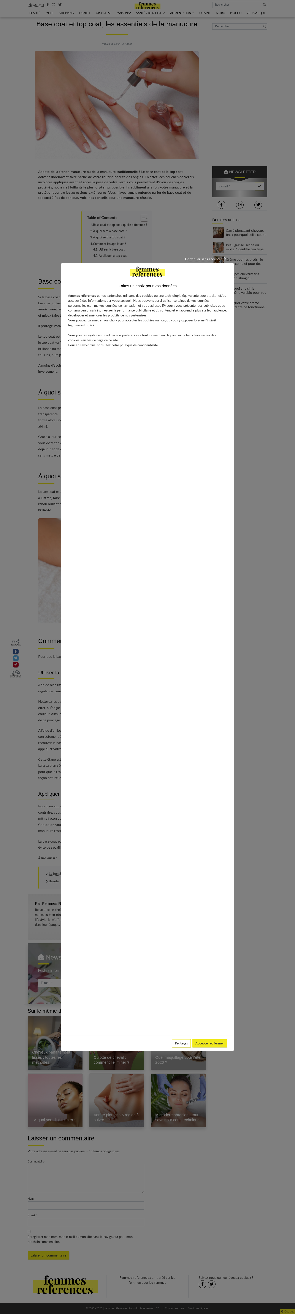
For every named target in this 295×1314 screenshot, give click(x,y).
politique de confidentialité (139, 345)
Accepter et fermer (209, 1043)
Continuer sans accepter (204, 259)
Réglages (181, 1043)
